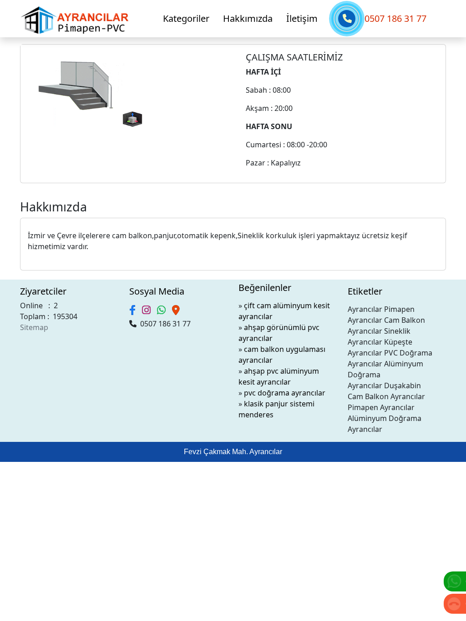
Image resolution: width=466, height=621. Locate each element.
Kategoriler (186, 18)
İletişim (302, 18)
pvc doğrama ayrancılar (284, 393)
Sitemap (34, 327)
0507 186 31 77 (395, 18)
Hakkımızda (248, 18)
